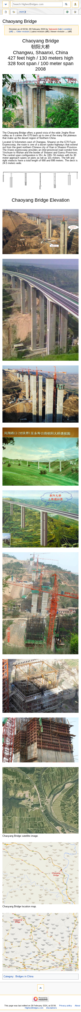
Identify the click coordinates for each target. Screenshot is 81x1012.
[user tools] (75, 4)
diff (11, 31)
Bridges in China (24, 976)
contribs (67, 29)
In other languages (67, 12)
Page (6, 12)
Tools (75, 12)
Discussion (14, 12)
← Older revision (21, 31)
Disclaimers (51, 1008)
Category (8, 976)
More (21, 12)
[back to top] (40, 987)
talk (60, 29)
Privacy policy (65, 1005)
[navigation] (5, 4)
